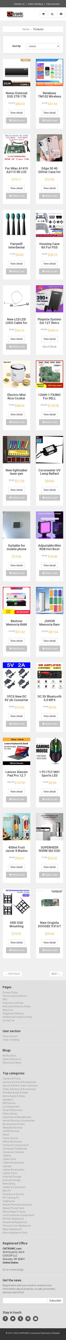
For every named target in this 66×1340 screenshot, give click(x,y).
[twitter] (12, 1318)
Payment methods (13, 1003)
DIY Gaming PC (11, 1197)
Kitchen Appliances (13, 1218)
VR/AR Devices (11, 1131)
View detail (16, 112)
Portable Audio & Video (15, 1092)
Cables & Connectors (14, 1187)
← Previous (12, 973)
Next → (56, 973)
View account (52, 4)
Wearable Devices (12, 1127)
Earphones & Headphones (17, 1117)
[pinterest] (28, 1318)
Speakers (8, 1099)
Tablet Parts (9, 1159)
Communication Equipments (18, 1215)
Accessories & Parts (14, 1124)
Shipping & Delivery (13, 1013)
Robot (6, 1134)
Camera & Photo (12, 1078)
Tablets (7, 1155)
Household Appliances (15, 1222)
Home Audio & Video (14, 1096)
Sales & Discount (12, 1059)
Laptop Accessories (13, 1169)
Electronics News (12, 1062)
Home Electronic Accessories (19, 1120)
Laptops (7, 1166)
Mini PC (7, 1190)
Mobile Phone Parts (13, 1208)
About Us (8, 1010)
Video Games (10, 1113)
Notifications (10, 1055)
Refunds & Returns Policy (17, 1006)
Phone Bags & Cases (14, 1211)
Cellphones (9, 1201)
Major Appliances (12, 1229)
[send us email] (35, 1318)
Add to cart (18, 120)
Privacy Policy (10, 992)
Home (26, 29)
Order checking (35, 4)
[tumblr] (20, 1318)
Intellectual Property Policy (17, 1017)
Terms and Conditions (15, 996)
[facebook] (5, 1318)
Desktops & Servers (13, 1194)
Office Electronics (12, 1141)
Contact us (19, 4)
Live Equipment (11, 1106)
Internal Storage (12, 1180)
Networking (9, 1183)
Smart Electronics (12, 1110)
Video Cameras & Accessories (19, 1089)
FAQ (5, 999)
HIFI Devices (9, 1103)
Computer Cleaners (13, 1152)
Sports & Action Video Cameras (20, 1085)
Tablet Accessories (13, 1162)
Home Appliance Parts (15, 1232)
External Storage (12, 1176)
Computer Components (16, 1145)
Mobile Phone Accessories (17, 1204)
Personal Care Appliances (17, 1225)
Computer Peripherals (15, 1148)
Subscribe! (55, 1300)
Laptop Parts (10, 1173)
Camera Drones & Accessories (19, 1082)
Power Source (10, 1138)
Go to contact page (13, 1269)
